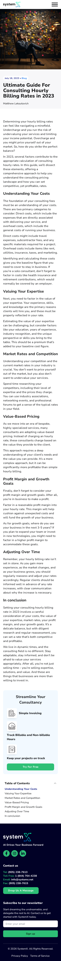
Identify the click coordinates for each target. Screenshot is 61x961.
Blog (24, 78)
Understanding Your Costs (21, 789)
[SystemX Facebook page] (6, 853)
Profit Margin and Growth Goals (23, 807)
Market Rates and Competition (22, 798)
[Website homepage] (11, 4)
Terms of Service (40, 956)
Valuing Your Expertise (18, 793)
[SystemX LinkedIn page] (23, 853)
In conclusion (12, 816)
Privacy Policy (19, 956)
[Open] (55, 4)
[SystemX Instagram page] (14, 853)
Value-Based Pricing (17, 802)
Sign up (30, 933)
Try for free (30, 767)
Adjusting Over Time (17, 811)
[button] (30, 783)
